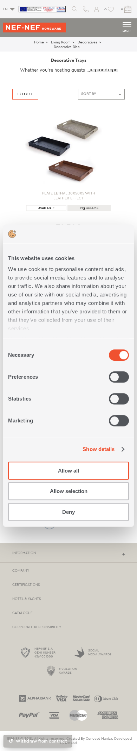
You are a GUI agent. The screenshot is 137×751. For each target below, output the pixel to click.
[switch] (119, 377)
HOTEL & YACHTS (26, 599)
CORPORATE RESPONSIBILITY (36, 627)
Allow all (68, 471)
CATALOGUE (22, 613)
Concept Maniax (99, 738)
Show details (99, 449)
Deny (68, 512)
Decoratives (87, 42)
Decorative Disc (67, 47)
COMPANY (20, 570)
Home (39, 42)
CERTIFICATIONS (26, 585)
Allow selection (68, 491)
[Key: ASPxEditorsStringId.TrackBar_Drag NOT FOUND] (12, 223)
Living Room (61, 42)
